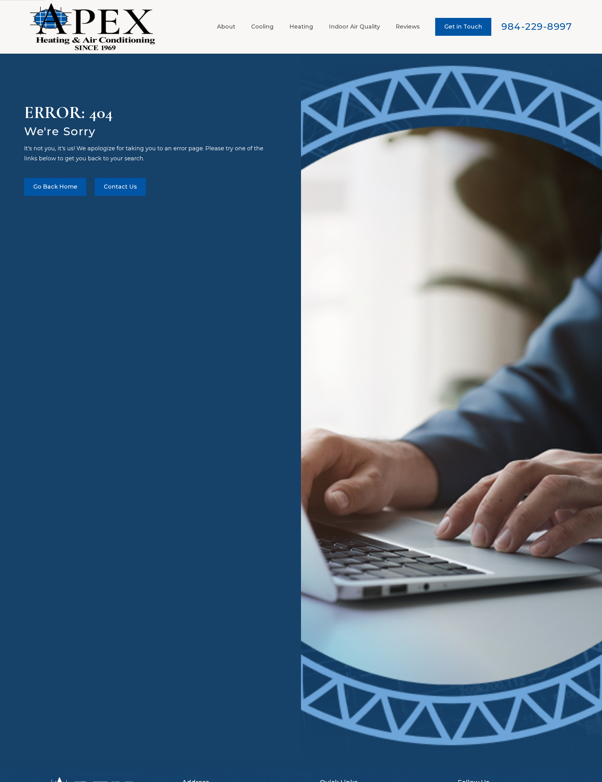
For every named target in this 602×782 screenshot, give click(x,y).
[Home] (92, 26)
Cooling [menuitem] (262, 26)
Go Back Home (55, 186)
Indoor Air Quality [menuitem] (354, 26)
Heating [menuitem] (301, 26)
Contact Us (120, 186)
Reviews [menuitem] (408, 26)
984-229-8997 (536, 26)
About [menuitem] (226, 26)
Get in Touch (463, 26)
